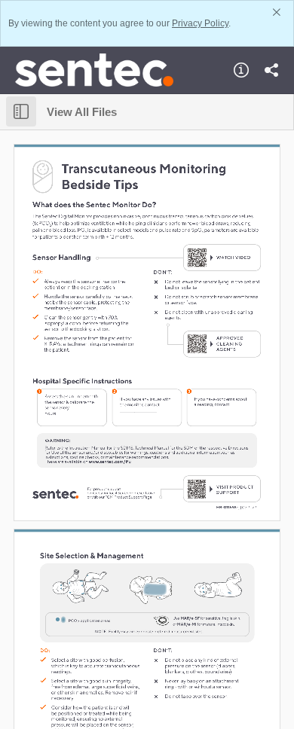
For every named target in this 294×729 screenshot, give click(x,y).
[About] (241, 70)
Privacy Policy (200, 23)
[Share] (271, 70)
